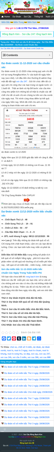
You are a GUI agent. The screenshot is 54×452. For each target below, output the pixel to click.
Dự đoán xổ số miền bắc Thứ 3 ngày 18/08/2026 (26, 423)
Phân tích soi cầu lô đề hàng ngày (25, 42)
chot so (13, 347)
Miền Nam (32, 22)
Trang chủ (5, 42)
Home (7, 16)
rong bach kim (32, 276)
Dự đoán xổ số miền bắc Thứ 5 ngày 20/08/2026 (26, 411)
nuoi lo (10, 350)
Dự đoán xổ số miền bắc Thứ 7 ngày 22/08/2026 (26, 398)
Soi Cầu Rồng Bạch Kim (32, 434)
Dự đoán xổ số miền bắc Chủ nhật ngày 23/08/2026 (28, 392)
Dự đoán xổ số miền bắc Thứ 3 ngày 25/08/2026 (26, 379)
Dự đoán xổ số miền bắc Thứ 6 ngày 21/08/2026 (26, 404)
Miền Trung (19, 22)
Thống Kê (38, 16)
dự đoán (37, 347)
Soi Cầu (27, 16)
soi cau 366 (33, 357)
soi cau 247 (44, 354)
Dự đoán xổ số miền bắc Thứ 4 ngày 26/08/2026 (26, 373)
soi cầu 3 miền (19, 357)
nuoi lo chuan (35, 350)
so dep (27, 354)
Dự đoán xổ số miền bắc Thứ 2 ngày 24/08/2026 (26, 386)
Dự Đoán (17, 16)
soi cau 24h (6, 357)
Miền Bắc (6, 22)
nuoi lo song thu (15, 354)
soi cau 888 (45, 357)
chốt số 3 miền (25, 347)
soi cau (34, 354)
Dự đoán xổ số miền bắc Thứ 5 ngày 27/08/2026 (26, 367)
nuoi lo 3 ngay (20, 350)
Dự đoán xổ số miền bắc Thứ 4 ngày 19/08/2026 (26, 417)
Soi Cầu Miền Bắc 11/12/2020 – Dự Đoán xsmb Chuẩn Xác (22, 48)
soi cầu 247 (21, 81)
